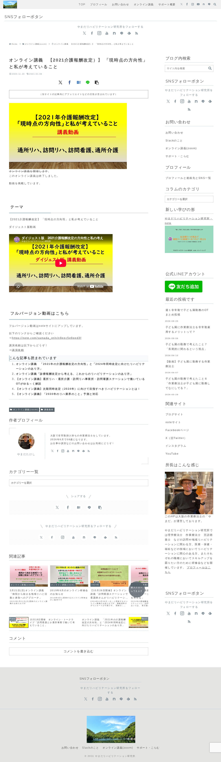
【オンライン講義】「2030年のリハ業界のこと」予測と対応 (57, 394)
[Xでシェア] (60, 82)
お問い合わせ (174, 132)
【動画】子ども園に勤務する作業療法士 (188, 364)
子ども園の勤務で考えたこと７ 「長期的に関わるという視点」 (189, 346)
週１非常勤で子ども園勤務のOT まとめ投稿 (189, 312)
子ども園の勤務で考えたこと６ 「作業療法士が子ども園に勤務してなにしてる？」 (189, 383)
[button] (97, 82)
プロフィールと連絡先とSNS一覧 (188, 178)
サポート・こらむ (177, 156)
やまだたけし (26, 454)
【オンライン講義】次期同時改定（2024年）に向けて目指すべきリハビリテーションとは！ (78, 388)
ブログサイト (174, 414)
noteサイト (173, 422)
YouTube (172, 453)
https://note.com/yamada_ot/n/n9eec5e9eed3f (47, 338)
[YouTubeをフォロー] (198, 4)
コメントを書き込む (79, 651)
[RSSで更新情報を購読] (136, 33)
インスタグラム (176, 445)
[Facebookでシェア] (69, 82)
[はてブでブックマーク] (78, 82)
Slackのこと (174, 140)
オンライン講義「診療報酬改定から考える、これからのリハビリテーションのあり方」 (74, 373)
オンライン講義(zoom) (25, 409)
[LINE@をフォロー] (209, 4)
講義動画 (49, 409)
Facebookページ (177, 430)
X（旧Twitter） (176, 438)
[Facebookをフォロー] (187, 4)
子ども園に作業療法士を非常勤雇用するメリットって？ (188, 329)
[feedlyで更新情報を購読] (129, 33)
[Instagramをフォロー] (192, 4)
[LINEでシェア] (87, 82)
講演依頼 (18, 350)
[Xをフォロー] (181, 4)
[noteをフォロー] (203, 4)
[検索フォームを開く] (215, 4)
